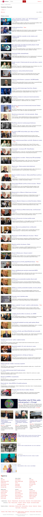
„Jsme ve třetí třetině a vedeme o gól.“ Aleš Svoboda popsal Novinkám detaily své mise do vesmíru (25, 19)
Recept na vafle (3, 496)
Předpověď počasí (15, 500)
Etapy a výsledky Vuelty (19, 481)
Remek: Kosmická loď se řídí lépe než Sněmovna (22, 355)
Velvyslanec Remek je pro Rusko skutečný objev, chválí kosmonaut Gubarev (26, 210)
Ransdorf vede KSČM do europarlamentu (10, 376)
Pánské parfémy (24, 507)
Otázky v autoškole (32, 496)
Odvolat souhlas (38, 511)
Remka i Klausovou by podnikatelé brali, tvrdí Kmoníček (24, 227)
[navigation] (1, 1)
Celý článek (38, 407)
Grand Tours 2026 (18, 487)
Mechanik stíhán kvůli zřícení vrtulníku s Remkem (23, 389)
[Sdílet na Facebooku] (40, 12)
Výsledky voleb (3, 482)
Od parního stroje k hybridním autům (20, 296)
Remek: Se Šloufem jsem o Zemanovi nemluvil (22, 253)
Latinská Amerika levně (19, 496)
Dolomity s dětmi (18, 498)
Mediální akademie (21, 511)
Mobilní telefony (11, 506)
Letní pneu (30, 506)
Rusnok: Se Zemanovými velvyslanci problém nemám (23, 218)
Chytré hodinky (17, 507)
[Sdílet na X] (41, 12)
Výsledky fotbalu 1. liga (33, 481)
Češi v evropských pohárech (36, 500)
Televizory (39, 506)
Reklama (9, 511)
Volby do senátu (3, 485)
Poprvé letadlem (18, 492)
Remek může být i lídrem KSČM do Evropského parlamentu (14, 383)
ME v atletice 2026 (32, 484)
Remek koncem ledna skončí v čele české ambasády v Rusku (25, 114)
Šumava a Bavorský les (19, 493)
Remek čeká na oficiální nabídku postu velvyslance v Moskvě (25, 235)
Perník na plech (3, 498)
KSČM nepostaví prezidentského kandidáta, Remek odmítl (24, 279)
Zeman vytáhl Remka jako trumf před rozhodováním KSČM (24, 270)
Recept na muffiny (4, 492)
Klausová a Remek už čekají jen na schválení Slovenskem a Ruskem (26, 201)
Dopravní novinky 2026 (33, 493)
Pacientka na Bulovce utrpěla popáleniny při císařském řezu (36, 421)
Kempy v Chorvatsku (18, 490)
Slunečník (24, 502)
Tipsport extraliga (32, 482)
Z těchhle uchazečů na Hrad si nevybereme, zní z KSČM (24, 313)
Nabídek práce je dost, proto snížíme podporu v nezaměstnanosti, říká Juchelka (7, 421)
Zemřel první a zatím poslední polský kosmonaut (22, 70)
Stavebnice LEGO (18, 506)
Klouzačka (28, 502)
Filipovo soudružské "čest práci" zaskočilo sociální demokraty (25, 305)
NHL (30, 487)
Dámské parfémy (25, 506)
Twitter (6, 511)
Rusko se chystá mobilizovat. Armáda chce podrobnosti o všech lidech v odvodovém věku (21, 421)
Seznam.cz (39, 1)
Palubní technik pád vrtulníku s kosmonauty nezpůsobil (13, 363)
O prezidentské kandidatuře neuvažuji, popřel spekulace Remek (25, 322)
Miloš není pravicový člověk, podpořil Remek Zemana (23, 261)
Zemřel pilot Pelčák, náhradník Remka (20, 53)
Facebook (2, 511)
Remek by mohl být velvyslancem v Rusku (21, 244)
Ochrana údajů (32, 511)
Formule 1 (31, 485)
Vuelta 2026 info (17, 479)
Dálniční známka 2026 (33, 492)
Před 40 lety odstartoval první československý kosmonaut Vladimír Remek (26, 106)
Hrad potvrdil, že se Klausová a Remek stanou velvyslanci (24, 192)
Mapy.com (9, 500)
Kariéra (13, 511)
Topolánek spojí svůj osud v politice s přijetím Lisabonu (13, 339)
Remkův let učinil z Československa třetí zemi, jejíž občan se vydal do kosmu (27, 62)
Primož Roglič (17, 485)
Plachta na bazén (14, 502)
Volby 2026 (3, 479)
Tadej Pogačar (17, 484)
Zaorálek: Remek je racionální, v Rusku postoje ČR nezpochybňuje (26, 157)
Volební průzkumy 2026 (5, 481)
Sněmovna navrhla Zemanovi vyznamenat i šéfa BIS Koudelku (25, 79)
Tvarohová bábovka (4, 495)
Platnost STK (31, 498)
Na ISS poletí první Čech (17, 27)
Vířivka (23, 504)
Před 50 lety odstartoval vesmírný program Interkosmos (24, 123)
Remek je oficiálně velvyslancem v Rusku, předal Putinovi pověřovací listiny (27, 175)
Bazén (10, 502)
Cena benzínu (28, 500)
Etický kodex (27, 511)
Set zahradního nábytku (35, 502)
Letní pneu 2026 (32, 490)
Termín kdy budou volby (5, 484)
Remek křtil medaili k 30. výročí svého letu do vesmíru (24, 346)
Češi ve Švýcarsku (18, 495)
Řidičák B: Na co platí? (33, 495)
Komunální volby (3, 487)
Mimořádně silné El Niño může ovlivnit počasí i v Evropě (29, 401)
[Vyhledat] (24, 1)
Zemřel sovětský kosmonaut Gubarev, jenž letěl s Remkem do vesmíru (27, 140)
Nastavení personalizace (21, 512)
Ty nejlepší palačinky (4, 490)
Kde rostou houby (22, 500)
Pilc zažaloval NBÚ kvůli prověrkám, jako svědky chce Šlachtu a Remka (25, 132)
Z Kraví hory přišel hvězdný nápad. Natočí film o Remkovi (24, 88)
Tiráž (16, 511)
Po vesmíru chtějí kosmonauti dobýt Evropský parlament (13, 370)
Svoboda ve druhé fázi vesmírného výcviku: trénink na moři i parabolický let (24, 36)
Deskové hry (35, 506)
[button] (6, 21)
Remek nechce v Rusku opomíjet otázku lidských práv (23, 166)
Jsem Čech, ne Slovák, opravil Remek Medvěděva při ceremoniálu (26, 331)
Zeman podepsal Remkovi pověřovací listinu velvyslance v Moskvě (26, 183)
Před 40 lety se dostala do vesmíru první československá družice (25, 96)
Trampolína (20, 502)
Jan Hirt (16, 482)
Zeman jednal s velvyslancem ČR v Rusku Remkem (23, 149)
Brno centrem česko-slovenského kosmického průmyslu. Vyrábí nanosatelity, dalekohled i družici (25, 45)
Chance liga (31, 479)
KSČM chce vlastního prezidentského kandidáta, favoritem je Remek (26, 287)
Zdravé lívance (3, 493)
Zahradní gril (19, 504)
